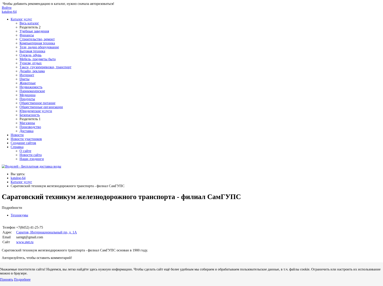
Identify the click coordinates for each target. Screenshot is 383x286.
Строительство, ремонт (37, 39)
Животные (28, 83)
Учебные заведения (34, 31)
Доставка (26, 131)
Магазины (27, 123)
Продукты (27, 99)
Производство (30, 127)
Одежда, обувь (30, 55)
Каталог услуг (21, 19)
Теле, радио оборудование (39, 47)
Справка (17, 147)
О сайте (25, 151)
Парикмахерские (32, 91)
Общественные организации (41, 107)
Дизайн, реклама (32, 71)
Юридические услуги (36, 111)
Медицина (27, 95)
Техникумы (19, 215)
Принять (6, 279)
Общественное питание (37, 103)
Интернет (27, 75)
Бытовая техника (32, 51)
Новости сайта (31, 155)
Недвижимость (31, 87)
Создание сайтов (23, 143)
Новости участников (26, 139)
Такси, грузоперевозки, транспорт (45, 67)
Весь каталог (29, 23)
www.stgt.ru (24, 242)
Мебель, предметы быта (38, 59)
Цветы (24, 79)
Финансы (27, 35)
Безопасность (30, 115)
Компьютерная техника (37, 43)
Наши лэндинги (32, 159)
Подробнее (22, 279)
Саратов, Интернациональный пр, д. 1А (46, 232)
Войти (7, 8)
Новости (17, 135)
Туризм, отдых (31, 63)
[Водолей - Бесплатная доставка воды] (31, 166)
